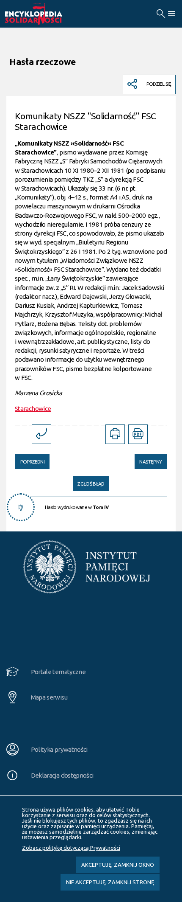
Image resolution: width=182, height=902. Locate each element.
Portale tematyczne (58, 671)
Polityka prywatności (59, 749)
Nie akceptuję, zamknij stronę (110, 882)
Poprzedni (29, 459)
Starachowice (33, 408)
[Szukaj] (161, 13)
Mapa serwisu (49, 697)
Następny (148, 459)
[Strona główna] (43, 14)
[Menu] (171, 13)
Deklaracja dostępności (62, 775)
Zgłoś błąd (91, 483)
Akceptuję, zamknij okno (117, 865)
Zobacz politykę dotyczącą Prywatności (71, 848)
